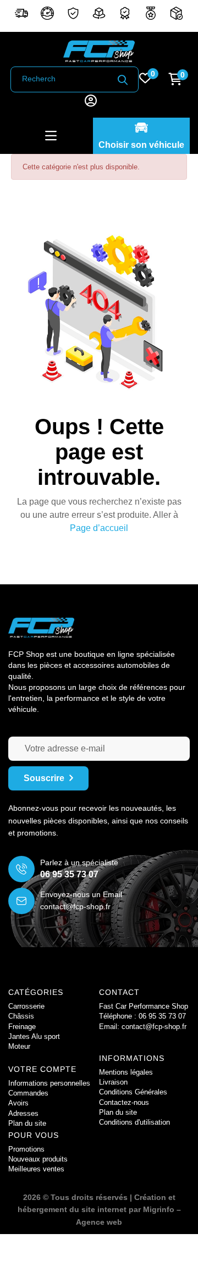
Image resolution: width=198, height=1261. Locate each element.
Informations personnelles (49, 1083)
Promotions (26, 1149)
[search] (123, 80)
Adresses (23, 1113)
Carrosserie (26, 1006)
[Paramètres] (91, 102)
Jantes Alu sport (34, 1036)
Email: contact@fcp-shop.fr (142, 1026)
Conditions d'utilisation (134, 1122)
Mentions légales (126, 1072)
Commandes (28, 1093)
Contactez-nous (124, 1102)
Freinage (22, 1026)
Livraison (113, 1082)
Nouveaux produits (38, 1159)
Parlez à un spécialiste (79, 862)
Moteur (19, 1046)
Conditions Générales (133, 1092)
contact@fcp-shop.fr (75, 906)
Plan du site (118, 1112)
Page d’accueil (99, 528)
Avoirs (18, 1103)
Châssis (21, 1016)
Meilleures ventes (36, 1169)
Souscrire (44, 778)
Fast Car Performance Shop (143, 1006)
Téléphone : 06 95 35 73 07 (142, 1016)
